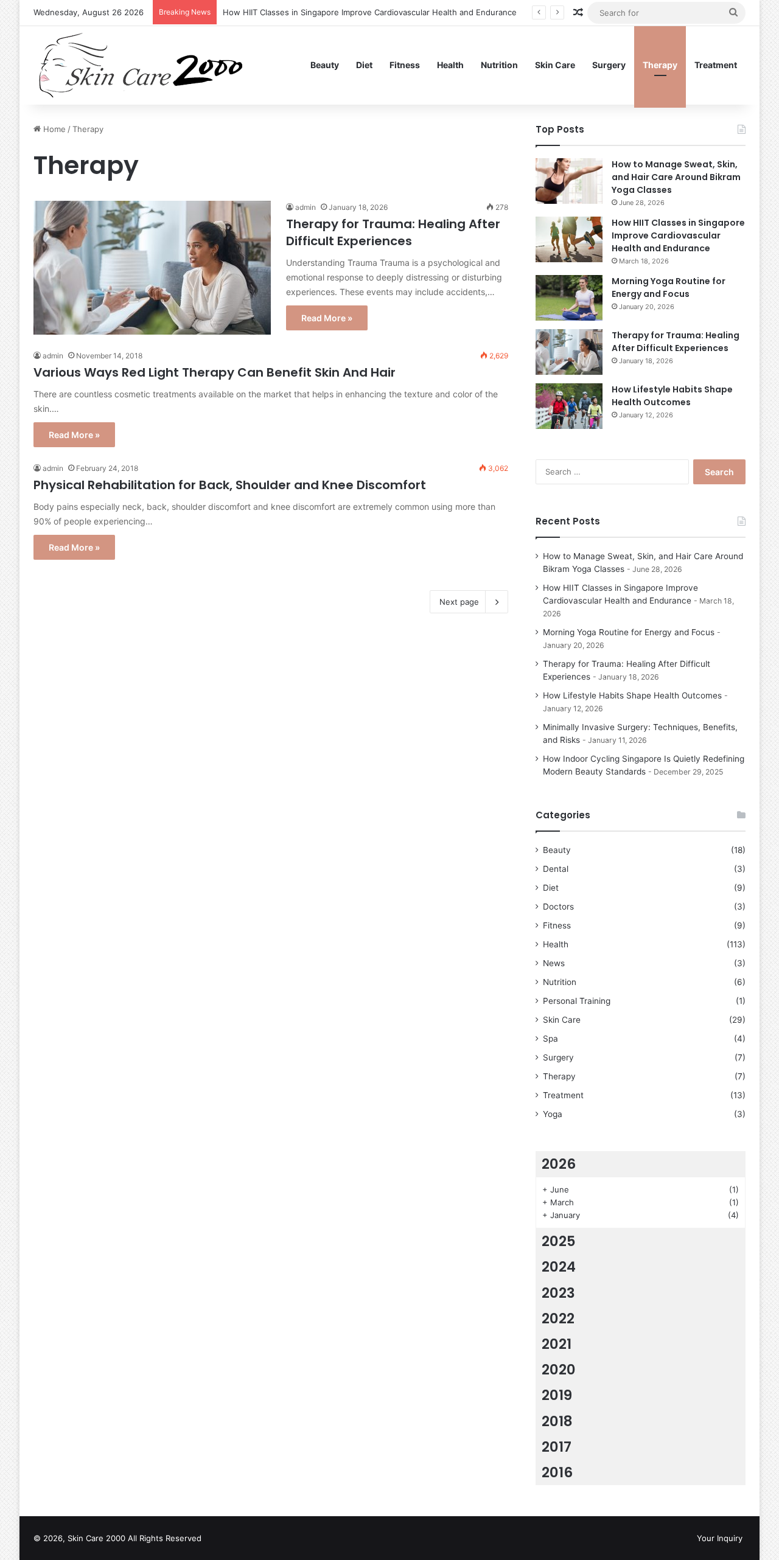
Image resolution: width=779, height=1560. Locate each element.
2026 (559, 1164)
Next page (459, 602)
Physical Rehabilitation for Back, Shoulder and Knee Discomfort (229, 484)
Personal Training (576, 1001)
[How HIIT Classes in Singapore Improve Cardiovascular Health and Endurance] (569, 239)
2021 (556, 1344)
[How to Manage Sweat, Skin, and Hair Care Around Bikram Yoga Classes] (569, 181)
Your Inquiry (719, 1538)
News (554, 963)
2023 (558, 1293)
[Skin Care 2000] (142, 65)
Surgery (609, 65)
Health (450, 65)
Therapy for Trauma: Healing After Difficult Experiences (393, 232)
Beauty (324, 65)
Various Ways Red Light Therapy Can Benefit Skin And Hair (214, 372)
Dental (555, 869)
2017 (556, 1447)
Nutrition (499, 65)
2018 (557, 1421)
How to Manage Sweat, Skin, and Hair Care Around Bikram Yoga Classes (676, 177)
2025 (559, 1241)
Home (53, 129)
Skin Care (555, 65)
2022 (558, 1318)
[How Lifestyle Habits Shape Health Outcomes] (569, 406)
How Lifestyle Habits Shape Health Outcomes (672, 395)
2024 (559, 1266)
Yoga (552, 1114)
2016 (557, 1472)
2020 (559, 1369)
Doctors (558, 906)
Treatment (715, 65)
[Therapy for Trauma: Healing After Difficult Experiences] (152, 268)
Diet (364, 65)
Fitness (405, 65)
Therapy (660, 65)
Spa (550, 1038)
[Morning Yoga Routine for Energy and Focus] (569, 298)
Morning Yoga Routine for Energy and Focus (668, 287)
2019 (557, 1395)
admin (305, 207)
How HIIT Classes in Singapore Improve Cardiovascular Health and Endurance (370, 12)
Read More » (326, 318)
